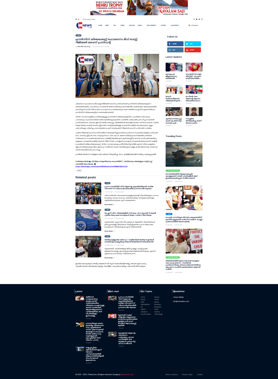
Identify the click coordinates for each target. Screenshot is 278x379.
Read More (108, 204)
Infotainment (151, 25)
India (142, 302)
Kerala (143, 299)
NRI (115, 25)
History (156, 297)
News (107, 25)
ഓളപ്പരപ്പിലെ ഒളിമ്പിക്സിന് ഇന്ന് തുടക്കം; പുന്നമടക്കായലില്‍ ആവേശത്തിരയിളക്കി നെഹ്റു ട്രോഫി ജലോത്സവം (95, 354)
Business (157, 304)
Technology (158, 314)
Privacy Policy (187, 374)
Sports (156, 302)
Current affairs (146, 314)
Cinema (157, 312)
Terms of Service (171, 374)
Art (142, 307)
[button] (78, 19)
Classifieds (175, 25)
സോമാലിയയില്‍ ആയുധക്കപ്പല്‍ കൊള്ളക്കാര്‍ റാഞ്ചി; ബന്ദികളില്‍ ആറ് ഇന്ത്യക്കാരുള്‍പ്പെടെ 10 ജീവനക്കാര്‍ (181, 176)
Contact (200, 374)
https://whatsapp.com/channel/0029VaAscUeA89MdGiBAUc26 (101, 167)
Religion (132, 25)
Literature (144, 312)
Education (157, 307)
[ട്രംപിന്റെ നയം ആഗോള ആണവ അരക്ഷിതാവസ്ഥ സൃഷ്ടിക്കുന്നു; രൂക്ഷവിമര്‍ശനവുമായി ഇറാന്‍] (194, 89)
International (145, 304)
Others (163, 25)
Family (140, 25)
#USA (79, 170)
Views (122, 25)
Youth (156, 309)
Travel (156, 299)
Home (100, 25)
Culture (143, 309)
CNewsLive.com (127, 374)
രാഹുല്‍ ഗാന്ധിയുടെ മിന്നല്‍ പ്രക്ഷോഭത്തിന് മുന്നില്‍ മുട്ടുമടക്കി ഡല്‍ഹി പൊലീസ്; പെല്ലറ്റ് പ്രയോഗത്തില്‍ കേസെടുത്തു (184, 219)
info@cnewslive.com (181, 301)
